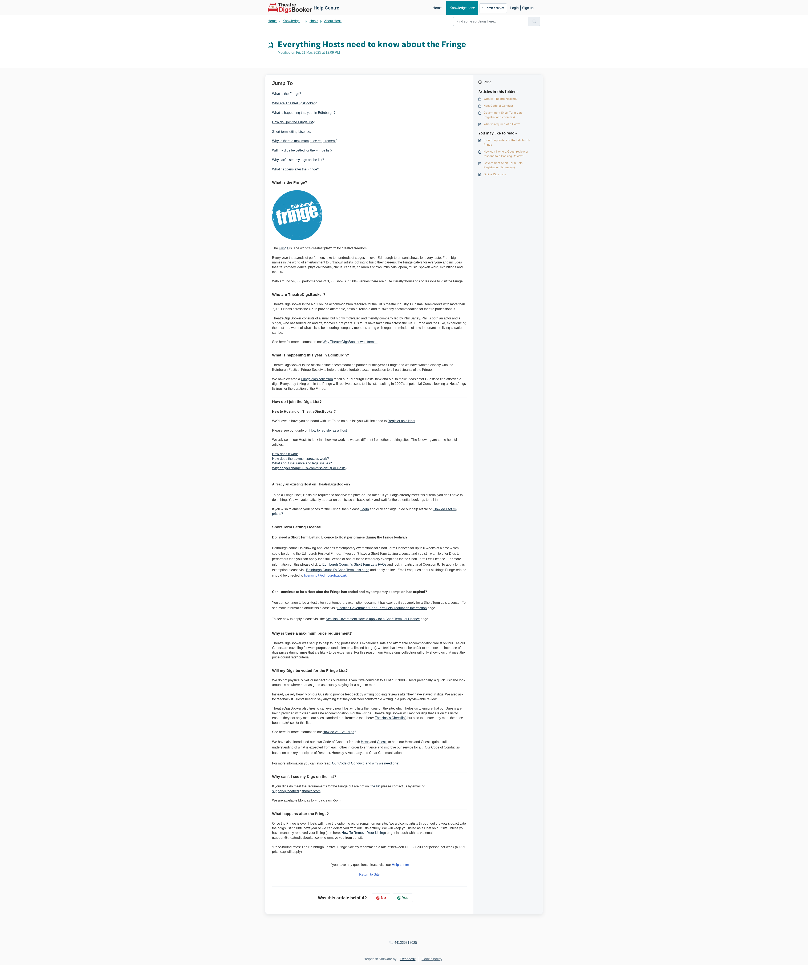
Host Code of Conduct (498, 105)
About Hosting (334, 21)
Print (487, 82)
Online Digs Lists (495, 174)
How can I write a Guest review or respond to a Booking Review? (506, 154)
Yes (405, 898)
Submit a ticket (493, 8)
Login (514, 8)
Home (437, 8)
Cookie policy (432, 959)
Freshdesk (408, 959)
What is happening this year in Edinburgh (303, 112)
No (383, 898)
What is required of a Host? (502, 124)
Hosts (314, 21)
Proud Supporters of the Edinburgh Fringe (507, 142)
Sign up (528, 8)
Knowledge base (462, 8)
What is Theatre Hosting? (500, 98)
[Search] (534, 21)
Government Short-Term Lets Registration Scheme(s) (503, 115)
